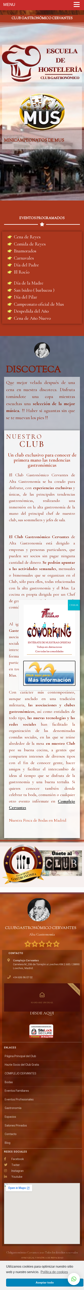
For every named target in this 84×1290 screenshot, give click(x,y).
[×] (74, 1279)
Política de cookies (54, 1272)
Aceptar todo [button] (45, 1282)
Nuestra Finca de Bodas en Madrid (37, 820)
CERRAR (74, 605)
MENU (9, 4)
